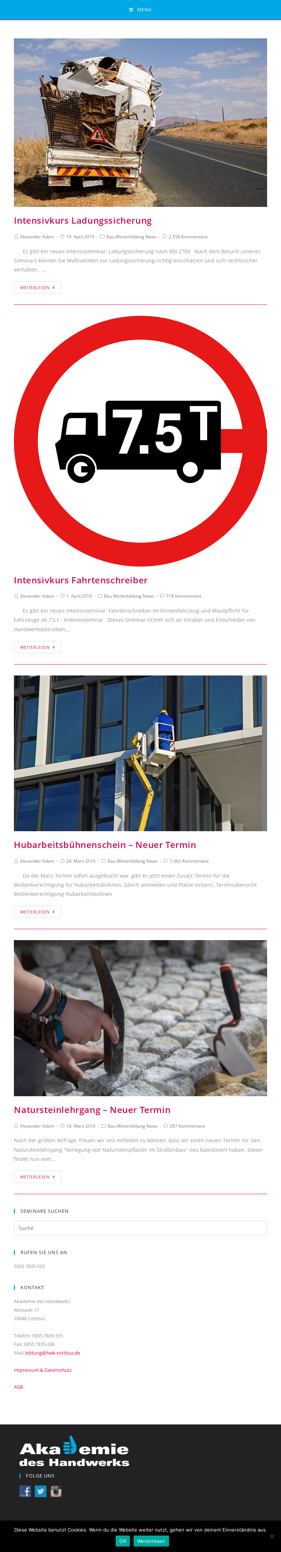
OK (122, 1541)
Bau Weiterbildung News (131, 237)
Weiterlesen (35, 287)
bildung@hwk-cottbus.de (52, 1353)
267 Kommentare (187, 1126)
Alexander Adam (37, 237)
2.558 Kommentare (188, 237)
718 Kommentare (184, 596)
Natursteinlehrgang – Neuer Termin (92, 1110)
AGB (18, 1386)
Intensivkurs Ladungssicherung (82, 220)
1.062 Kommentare (189, 861)
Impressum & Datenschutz (43, 1370)
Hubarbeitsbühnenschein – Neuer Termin (105, 845)
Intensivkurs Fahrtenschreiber (80, 580)
